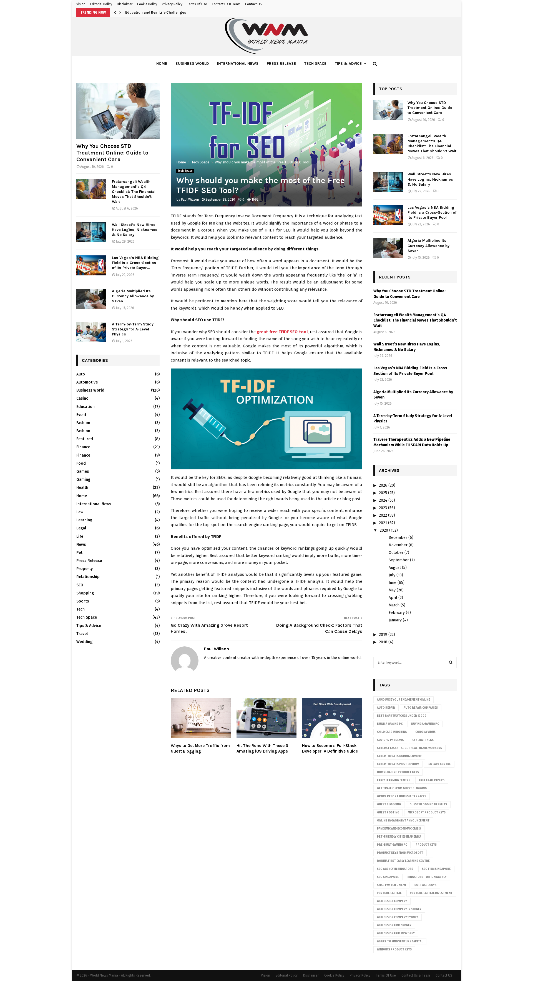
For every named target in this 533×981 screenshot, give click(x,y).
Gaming (83, 479)
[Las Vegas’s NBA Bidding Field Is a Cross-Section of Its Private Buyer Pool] (91, 265)
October (396, 552)
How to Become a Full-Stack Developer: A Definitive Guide (330, 748)
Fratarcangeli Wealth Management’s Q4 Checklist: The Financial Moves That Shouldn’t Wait (133, 191)
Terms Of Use (197, 4)
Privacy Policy (172, 4)
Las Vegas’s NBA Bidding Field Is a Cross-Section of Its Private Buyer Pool (432, 212)
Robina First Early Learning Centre (403, 861)
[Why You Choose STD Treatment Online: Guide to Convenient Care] (118, 111)
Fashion (83, 422)
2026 (383, 485)
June (392, 582)
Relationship (88, 576)
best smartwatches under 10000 (401, 716)
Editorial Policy (101, 4)
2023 (383, 508)
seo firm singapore (436, 869)
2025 (383, 492)
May (392, 590)
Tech (80, 609)
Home (161, 63)
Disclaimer (124, 4)
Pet (79, 552)
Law (79, 512)
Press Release (281, 63)
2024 (383, 500)
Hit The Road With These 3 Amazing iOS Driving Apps (262, 748)
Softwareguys (425, 885)
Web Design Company (392, 901)
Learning (84, 520)
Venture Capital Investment (431, 893)
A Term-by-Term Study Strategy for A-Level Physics (133, 329)
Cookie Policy (147, 4)
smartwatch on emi (391, 885)
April (393, 597)
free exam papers (431, 780)
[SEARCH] (451, 662)
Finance (83, 447)
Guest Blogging (389, 804)
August (395, 567)
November (398, 545)
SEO (79, 585)
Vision (81, 4)
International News (237, 63)
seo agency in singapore (395, 869)
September (399, 560)
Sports (82, 601)
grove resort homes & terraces (401, 796)
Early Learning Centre (393, 780)
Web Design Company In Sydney (399, 909)
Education (85, 406)
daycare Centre (439, 764)
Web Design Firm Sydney (394, 925)
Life (79, 536)
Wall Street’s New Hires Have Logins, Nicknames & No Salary (134, 229)
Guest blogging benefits (428, 804)
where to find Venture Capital (400, 941)
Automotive (87, 382)
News (81, 544)
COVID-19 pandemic (390, 740)
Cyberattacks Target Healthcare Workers (409, 748)
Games (82, 471)
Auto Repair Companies (421, 707)
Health (82, 487)
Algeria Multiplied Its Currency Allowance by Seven (133, 296)
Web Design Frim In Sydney (396, 933)
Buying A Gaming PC (425, 724)
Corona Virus (425, 732)
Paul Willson (190, 199)
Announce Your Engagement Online (403, 699)
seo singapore (388, 877)
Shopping (85, 593)
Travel (82, 633)
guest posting (388, 812)
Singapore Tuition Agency (427, 877)
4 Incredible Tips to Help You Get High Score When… (169, 12)
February (397, 612)
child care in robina (392, 732)
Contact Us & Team (226, 4)
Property (84, 568)
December (398, 537)
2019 (383, 634)
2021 (383, 523)
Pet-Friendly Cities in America (399, 836)
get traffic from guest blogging (402, 788)
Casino (82, 398)
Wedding (84, 641)
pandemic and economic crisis (399, 828)
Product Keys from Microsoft (400, 853)
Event (81, 414)
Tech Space (315, 63)
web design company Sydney (397, 917)
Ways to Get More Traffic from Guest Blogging (200, 748)
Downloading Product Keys (398, 772)
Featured (84, 439)
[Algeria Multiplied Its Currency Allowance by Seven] (91, 299)
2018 (383, 642)
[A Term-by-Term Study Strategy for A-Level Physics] (91, 332)
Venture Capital (389, 893)
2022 (383, 515)
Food (81, 463)
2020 (384, 530)
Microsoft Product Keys (427, 812)
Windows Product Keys (394, 949)
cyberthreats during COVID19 (399, 756)
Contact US (253, 4)
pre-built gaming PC (392, 844)
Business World (192, 63)
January (395, 620)
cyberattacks (423, 740)
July (392, 575)
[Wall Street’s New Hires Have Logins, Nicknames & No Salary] (91, 232)
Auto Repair (386, 707)
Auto (80, 374)
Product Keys (426, 844)
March (394, 605)
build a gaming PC (390, 724)
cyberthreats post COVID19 (398, 764)
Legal (81, 528)
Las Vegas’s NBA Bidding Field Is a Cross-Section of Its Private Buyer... (135, 262)
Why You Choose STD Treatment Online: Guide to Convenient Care (112, 153)
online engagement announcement (403, 820)
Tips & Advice (348, 63)
